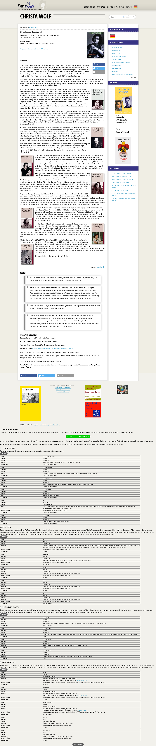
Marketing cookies (8, 662)
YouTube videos (5, 527)
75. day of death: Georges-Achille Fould (123, 200)
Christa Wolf (33, 27)
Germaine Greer (117, 50)
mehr (133, 77)
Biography (23, 49)
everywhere (127, 16)
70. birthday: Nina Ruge (120, 190)
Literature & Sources (41, 49)
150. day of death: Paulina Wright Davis (123, 194)
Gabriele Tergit (117, 53)
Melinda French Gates (119, 56)
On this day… (112, 7)
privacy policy (44, 425)
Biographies (89, 7)
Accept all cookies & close (78, 436)
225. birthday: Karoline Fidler (122, 176)
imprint (36, 425)
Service (129, 7)
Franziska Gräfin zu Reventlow (122, 74)
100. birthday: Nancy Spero (121, 173)
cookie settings (55, 425)
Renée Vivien (116, 68)
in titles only (127, 17)
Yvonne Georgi (117, 59)
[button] (99, 64)
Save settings (78, 744)
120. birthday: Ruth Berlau (121, 182)
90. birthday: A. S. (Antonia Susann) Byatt (124, 186)
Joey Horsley (101, 267)
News (121, 7)
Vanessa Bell (116, 65)
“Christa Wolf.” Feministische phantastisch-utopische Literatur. (53, 349)
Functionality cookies (10, 607)
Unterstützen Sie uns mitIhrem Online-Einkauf (63, 390)
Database (101, 7)
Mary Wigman (117, 47)
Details (3, 454)
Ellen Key (115, 71)
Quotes (30, 49)
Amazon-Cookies (82, 680)
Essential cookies (8, 448)
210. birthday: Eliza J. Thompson (123, 179)
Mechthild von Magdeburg (121, 62)
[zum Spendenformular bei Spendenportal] (122, 389)
